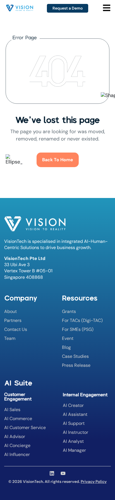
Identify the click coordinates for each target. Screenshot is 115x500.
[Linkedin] (52, 473)
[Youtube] (63, 473)
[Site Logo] (19, 7)
